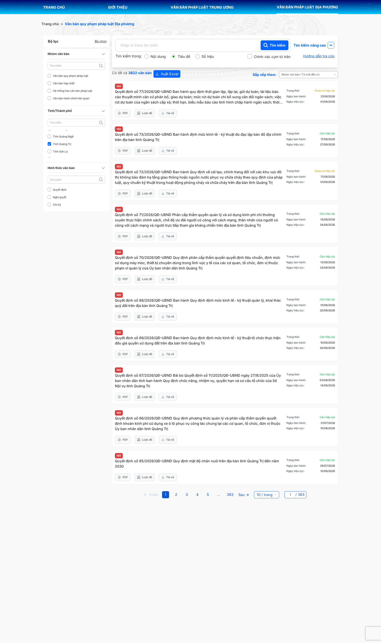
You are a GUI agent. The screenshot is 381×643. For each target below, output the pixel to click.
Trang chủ (50, 24)
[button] (76, 54)
